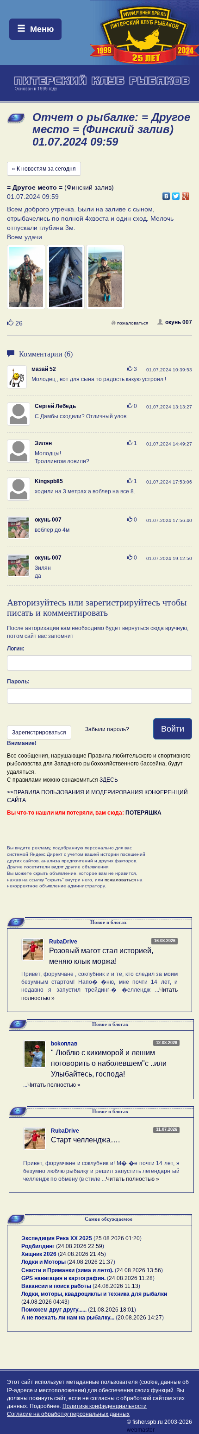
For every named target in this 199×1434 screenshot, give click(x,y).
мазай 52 (43, 369)
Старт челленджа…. (85, 1140)
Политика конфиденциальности (104, 1406)
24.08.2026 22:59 (80, 1246)
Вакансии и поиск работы (56, 1286)
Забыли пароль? (107, 729)
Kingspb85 (49, 481)
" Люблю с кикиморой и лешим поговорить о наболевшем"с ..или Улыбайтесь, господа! (109, 1063)
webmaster (141, 1430)
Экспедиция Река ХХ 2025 (56, 1238)
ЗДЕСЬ (109, 780)
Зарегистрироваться (39, 732)
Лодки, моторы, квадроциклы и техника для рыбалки (94, 1294)
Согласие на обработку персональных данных (68, 1414)
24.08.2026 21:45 (82, 1254)
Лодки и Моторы (43, 1262)
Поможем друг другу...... (54, 1310)
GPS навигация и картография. (63, 1278)
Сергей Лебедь (55, 406)
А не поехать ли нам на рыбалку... (67, 1317)
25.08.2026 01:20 (117, 1238)
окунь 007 (178, 322)
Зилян (43, 443)
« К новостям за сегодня (44, 169)
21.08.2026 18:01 (112, 1310)
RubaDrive (63, 941)
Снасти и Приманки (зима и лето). (67, 1270)
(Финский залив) (60, 187)
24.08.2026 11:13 (116, 1286)
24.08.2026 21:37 (91, 1262)
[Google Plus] (186, 194)
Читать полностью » (54, 1085)
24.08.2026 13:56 (139, 1270)
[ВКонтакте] (166, 194)
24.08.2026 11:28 (131, 1278)
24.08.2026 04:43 (45, 1302)
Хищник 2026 (38, 1254)
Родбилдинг (38, 1246)
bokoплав (64, 1043)
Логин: (16, 648)
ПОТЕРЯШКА (143, 812)
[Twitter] (176, 194)
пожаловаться (132, 322)
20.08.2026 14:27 (140, 1317)
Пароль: (18, 681)
